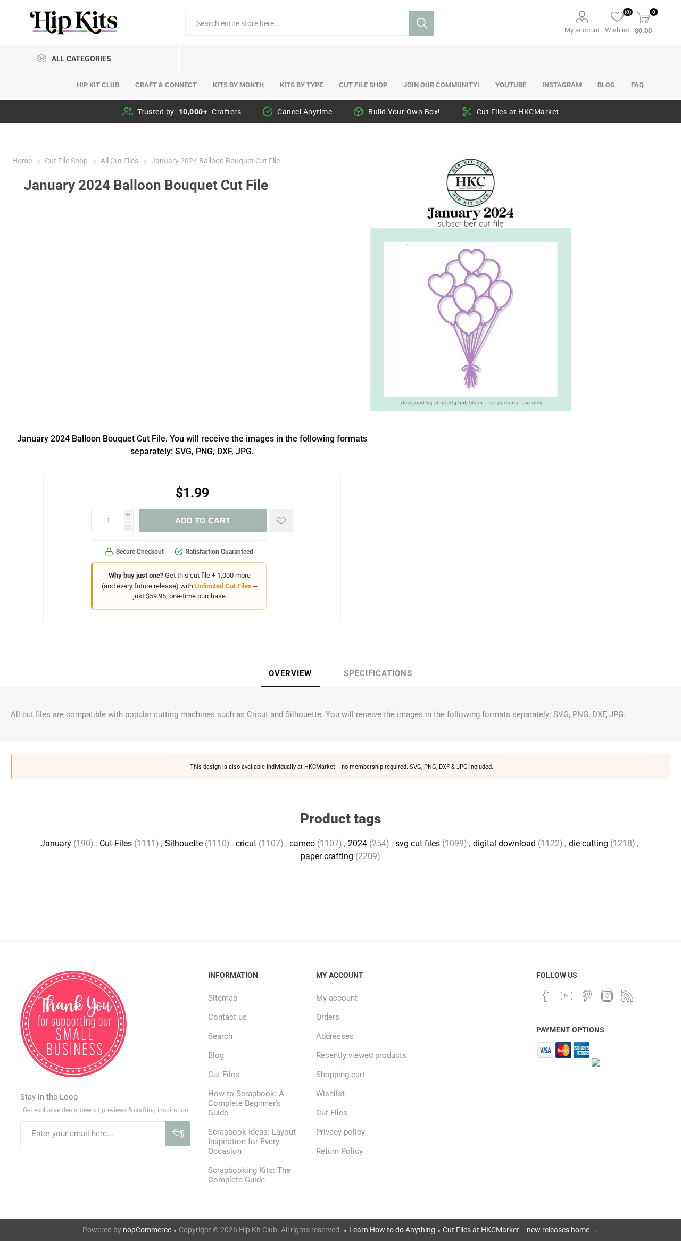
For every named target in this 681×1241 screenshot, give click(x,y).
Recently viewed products (361, 1055)
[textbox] (297, 23)
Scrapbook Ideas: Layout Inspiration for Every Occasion (252, 1141)
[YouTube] (566, 995)
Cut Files (115, 843)
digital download (504, 843)
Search (421, 23)
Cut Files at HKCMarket (518, 111)
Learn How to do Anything (392, 1230)
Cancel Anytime (304, 111)
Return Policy (339, 1151)
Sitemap (222, 998)
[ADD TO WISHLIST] (281, 520)
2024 (357, 843)
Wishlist (330, 1093)
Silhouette (184, 843)
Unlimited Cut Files (223, 586)
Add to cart (202, 520)
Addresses (335, 1036)
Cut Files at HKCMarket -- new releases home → (521, 1230)
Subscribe (177, 1133)
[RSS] (627, 995)
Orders (327, 1017)
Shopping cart (340, 1074)
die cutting (588, 843)
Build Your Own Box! (404, 111)
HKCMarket (319, 766)
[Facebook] (546, 995)
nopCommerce (147, 1230)
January (55, 843)
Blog (216, 1055)
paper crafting (327, 856)
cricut (246, 843)
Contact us (227, 1017)
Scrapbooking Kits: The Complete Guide (249, 1175)
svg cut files (417, 843)
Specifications (378, 673)
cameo (302, 843)
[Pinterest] (586, 995)
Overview (290, 673)
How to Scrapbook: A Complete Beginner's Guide (246, 1103)
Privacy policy (340, 1132)
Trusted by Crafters (189, 111)
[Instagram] (607, 995)
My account (582, 30)
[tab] (290, 674)
